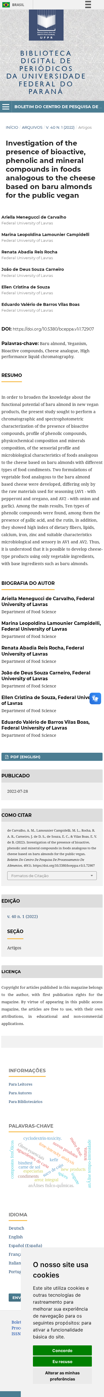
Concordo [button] (62, 1350)
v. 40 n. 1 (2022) (60, 127)
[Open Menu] (6, 107)
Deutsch (16, 1228)
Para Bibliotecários (25, 1101)
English (16, 1237)
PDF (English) (24, 756)
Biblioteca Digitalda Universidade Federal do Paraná (46, 72)
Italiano (16, 1263)
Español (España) (25, 1245)
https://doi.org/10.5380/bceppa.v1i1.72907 (53, 329)
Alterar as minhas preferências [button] (62, 1375)
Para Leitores (20, 1084)
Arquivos (32, 127)
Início (12, 127)
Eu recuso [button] (63, 1361)
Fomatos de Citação (30, 875)
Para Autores (20, 1092)
